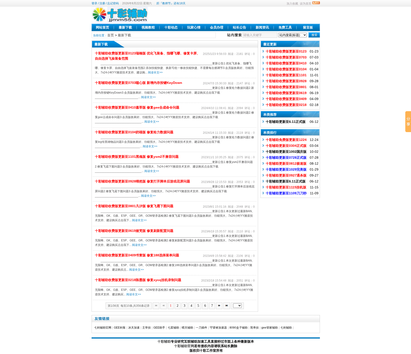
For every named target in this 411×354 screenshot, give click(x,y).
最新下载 (125, 27)
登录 (94, 3)
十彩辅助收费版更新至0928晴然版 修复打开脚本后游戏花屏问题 (142, 181)
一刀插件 (201, 327)
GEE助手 (159, 327)
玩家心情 (194, 27)
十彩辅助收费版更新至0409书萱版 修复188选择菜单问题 (137, 255)
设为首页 (305, 3)
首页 (110, 35)
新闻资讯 (262, 27)
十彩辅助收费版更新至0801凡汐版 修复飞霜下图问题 (134, 206)
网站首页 (102, 27)
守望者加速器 (218, 327)
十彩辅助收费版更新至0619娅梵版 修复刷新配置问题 (134, 231)
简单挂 (254, 327)
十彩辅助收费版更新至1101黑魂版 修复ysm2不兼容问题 (137, 156)
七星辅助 (173, 327)
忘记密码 (113, 3)
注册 (102, 3)
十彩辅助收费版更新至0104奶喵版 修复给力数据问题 (134, 132)
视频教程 (148, 27)
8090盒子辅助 (239, 327)
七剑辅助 (286, 327)
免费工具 (285, 27)
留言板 (308, 27)
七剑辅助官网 (102, 327)
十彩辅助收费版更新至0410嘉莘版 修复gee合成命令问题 (137, 107)
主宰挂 (146, 327)
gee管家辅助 (269, 327)
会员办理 (216, 27)
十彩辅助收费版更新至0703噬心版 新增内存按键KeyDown (138, 83)
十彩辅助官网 (184, 346)
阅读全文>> (155, 72)
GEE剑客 (120, 327)
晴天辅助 (187, 327)
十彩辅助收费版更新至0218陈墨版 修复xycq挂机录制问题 (138, 280)
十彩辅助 (164, 341)
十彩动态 (171, 27)
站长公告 (239, 27)
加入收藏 (292, 3)
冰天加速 (134, 327)
